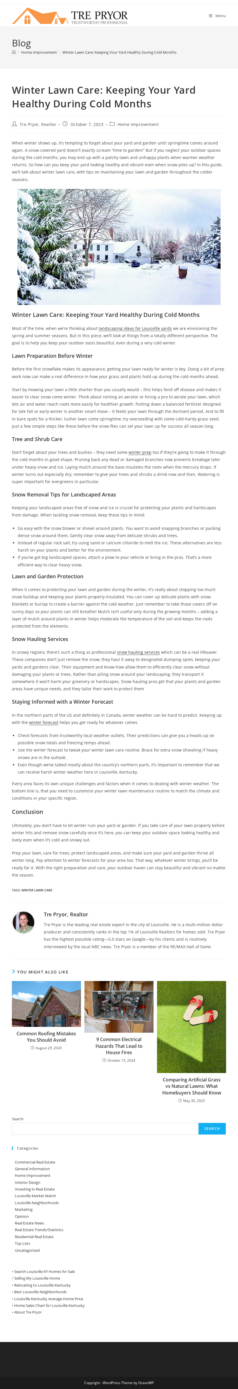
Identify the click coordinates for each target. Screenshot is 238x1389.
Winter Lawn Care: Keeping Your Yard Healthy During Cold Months (119, 52)
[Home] (14, 52)
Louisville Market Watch (35, 1195)
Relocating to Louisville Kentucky (42, 1285)
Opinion (22, 1216)
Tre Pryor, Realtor (38, 124)
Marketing (24, 1209)
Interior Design (27, 1182)
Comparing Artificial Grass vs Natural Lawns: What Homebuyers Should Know (191, 1086)
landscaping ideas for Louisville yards (135, 328)
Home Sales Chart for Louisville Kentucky (49, 1305)
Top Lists (22, 1243)
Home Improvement (138, 124)
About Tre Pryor (28, 1312)
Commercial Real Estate (35, 1162)
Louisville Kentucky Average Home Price (48, 1298)
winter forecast (43, 722)
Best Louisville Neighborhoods (40, 1291)
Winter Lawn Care (36, 890)
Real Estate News (29, 1223)
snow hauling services (138, 652)
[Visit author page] (23, 922)
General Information (32, 1168)
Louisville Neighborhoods (37, 1202)
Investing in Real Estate (35, 1189)
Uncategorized (27, 1250)
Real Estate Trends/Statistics (39, 1229)
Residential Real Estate (34, 1236)
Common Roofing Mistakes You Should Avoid (46, 1036)
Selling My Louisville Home (37, 1278)
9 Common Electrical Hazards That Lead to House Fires (119, 1046)
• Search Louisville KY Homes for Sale (43, 1271)
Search (18, 1118)
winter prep (140, 452)
